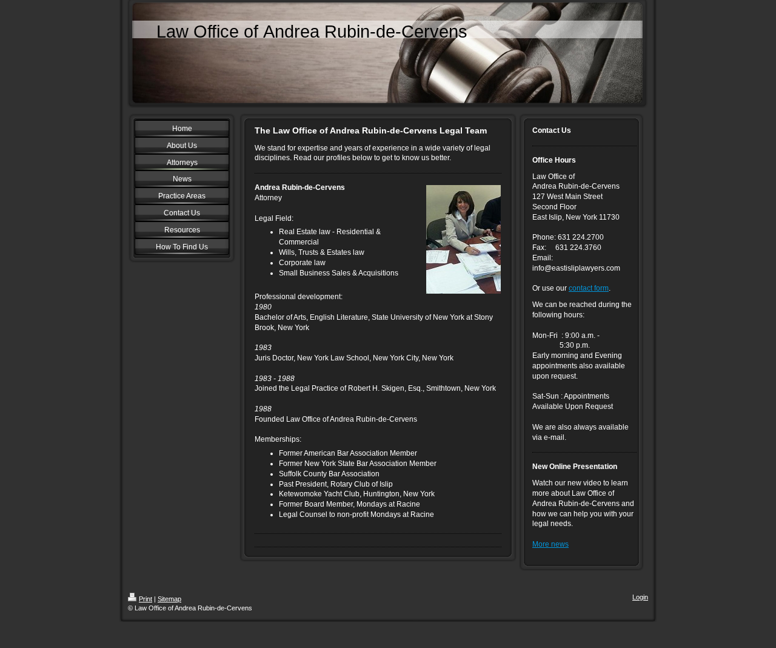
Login (640, 597)
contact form (589, 288)
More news (550, 544)
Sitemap (169, 598)
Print (145, 598)
